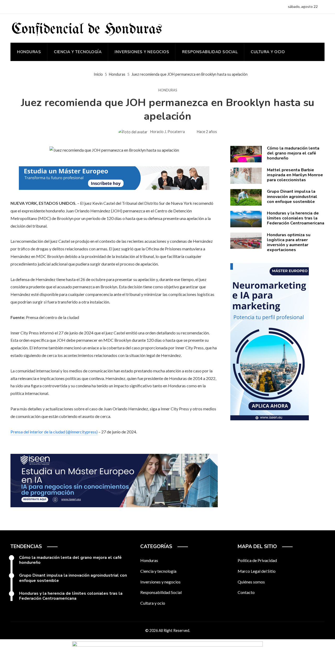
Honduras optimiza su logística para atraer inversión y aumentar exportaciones (288, 242)
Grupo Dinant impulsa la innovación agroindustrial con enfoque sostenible (292, 196)
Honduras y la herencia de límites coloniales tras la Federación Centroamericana (295, 218)
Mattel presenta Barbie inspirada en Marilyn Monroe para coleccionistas (295, 175)
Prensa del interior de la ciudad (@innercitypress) (54, 431)
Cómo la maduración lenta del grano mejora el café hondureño (293, 153)
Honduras (167, 90)
